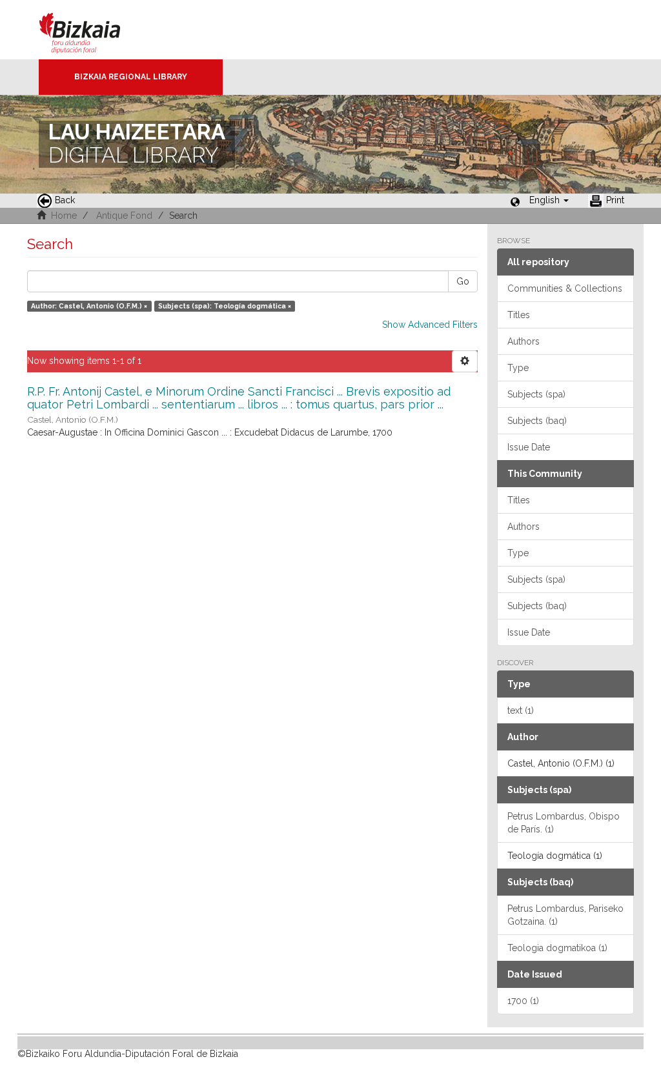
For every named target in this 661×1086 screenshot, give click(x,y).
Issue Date (528, 447)
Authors (523, 341)
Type (518, 368)
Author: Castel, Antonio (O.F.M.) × (89, 306)
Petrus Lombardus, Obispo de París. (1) (563, 822)
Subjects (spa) (536, 394)
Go (462, 281)
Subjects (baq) (537, 421)
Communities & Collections (564, 288)
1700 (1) (523, 1001)
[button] (549, 200)
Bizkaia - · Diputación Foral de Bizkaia (93, 29)
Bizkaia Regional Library (130, 76)
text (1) (520, 710)
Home (64, 215)
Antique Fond (124, 215)
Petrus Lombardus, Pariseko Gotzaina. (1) (565, 915)
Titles (518, 315)
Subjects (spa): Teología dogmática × (224, 306)
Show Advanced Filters (430, 324)
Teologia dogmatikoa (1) (557, 948)
